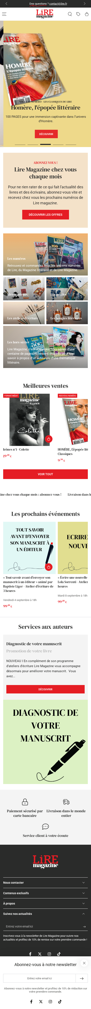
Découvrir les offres (45, 214)
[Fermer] (84, 963)
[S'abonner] (85, 926)
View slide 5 (71, 142)
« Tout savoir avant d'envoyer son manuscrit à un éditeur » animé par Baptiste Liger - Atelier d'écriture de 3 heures (28, 584)
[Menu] (4, 14)
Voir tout (45, 474)
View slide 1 (20, 142)
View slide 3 (45, 142)
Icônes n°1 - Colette (16, 449)
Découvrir (45, 134)
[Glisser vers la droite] (84, 4)
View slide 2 (33, 142)
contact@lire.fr (55, 3)
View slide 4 (58, 142)
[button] (70, 14)
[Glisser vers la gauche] (6, 4)
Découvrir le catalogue (58, 146)
